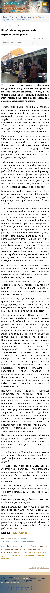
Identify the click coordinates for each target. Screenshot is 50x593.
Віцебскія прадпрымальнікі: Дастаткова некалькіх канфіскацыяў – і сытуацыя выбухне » (24, 555)
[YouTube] (26, 587)
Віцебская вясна (21, 578)
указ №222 (31, 541)
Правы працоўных (20, 538)
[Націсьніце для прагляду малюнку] (24, 65)
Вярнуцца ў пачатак (39, 567)
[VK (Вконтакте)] (21, 587)
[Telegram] (6, 587)
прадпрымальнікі (19, 541)
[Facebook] (11, 587)
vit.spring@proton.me (10, 583)
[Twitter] (16, 587)
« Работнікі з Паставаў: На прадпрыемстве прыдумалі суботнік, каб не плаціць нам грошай (24, 549)
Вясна (16, 11)
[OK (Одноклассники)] (31, 587)
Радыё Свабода (20, 533)
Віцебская (14, 3)
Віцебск (9, 541)
